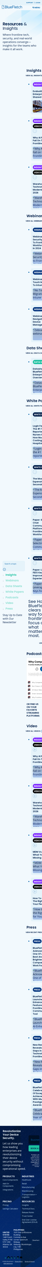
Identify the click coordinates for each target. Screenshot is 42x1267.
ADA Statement (8, 1263)
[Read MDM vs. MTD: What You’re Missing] (35, 845)
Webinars (12, 580)
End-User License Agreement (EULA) (29, 1221)
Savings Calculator (10, 1208)
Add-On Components (8, 1184)
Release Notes (28, 1212)
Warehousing (27, 1191)
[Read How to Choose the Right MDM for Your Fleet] (35, 891)
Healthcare (26, 1180)
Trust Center (27, 1216)
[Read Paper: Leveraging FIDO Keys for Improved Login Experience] (35, 563)
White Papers (14, 592)
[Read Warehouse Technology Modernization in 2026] (35, 177)
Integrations (8, 1189)
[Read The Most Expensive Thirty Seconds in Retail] (35, 472)
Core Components (10, 1180)
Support (29, 3)
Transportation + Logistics (29, 1195)
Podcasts (11, 597)
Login (38, 3)
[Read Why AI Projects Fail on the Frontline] (35, 131)
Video (9, 603)
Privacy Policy (19, 1261)
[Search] (5, 569)
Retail (24, 1183)
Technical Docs (28, 1208)
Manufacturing (28, 1187)
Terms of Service (30, 1261)
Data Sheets (13, 586)
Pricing (6, 1205)
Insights (10, 575)
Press (9, 608)
